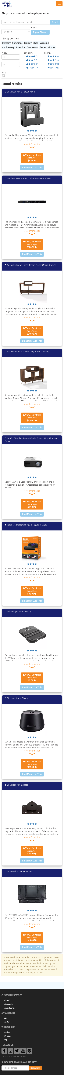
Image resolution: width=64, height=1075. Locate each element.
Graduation (32, 47)
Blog (5, 1040)
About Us (7, 1032)
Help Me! (7, 1000)
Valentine (20, 47)
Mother (51, 47)
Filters (34, 27)
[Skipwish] (7, 3)
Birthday (6, 42)
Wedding (44, 42)
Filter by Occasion (10, 38)
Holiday (28, 42)
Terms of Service (9, 1008)
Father (43, 47)
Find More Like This (32, 167)
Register (6, 1022)
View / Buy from (33, 158)
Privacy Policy (8, 1004)
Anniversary (8, 47)
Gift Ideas (7, 1036)
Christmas (17, 42)
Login (5, 1018)
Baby (35, 42)
